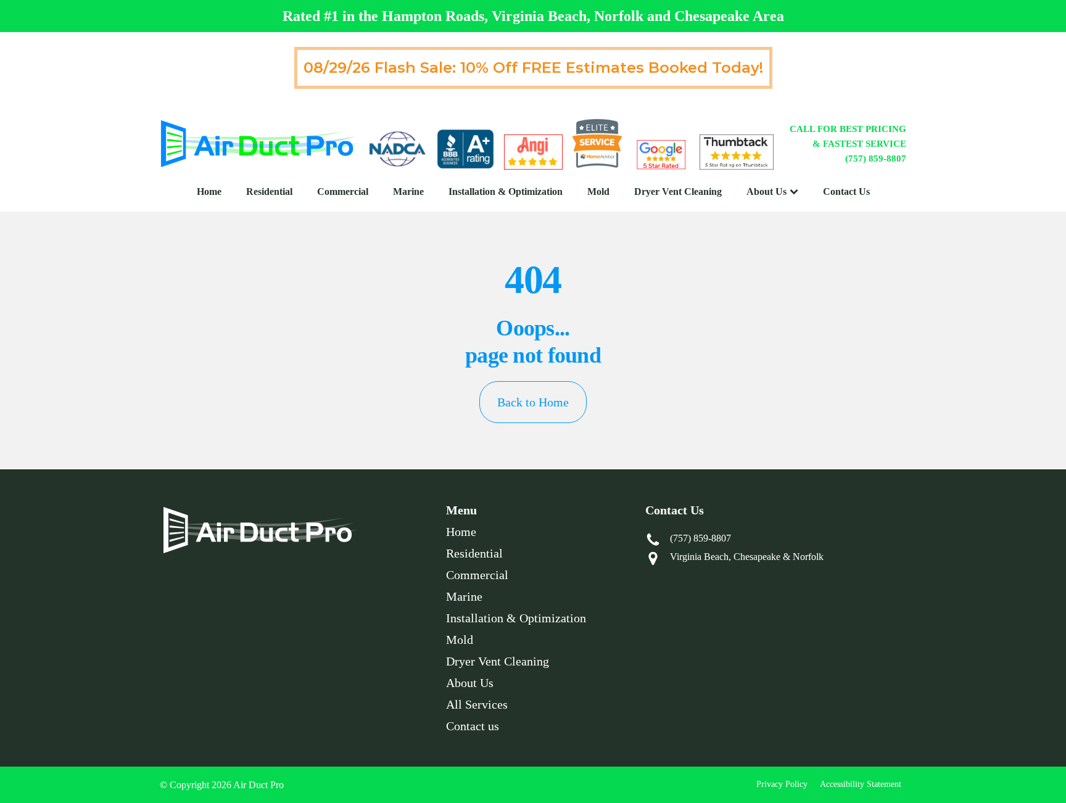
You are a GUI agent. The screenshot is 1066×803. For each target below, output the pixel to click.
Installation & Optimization (505, 191)
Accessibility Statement (860, 784)
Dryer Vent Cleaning (678, 191)
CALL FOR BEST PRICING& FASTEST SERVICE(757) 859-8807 (848, 143)
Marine (408, 191)
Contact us (472, 726)
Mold (598, 191)
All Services (477, 704)
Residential (269, 191)
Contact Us (846, 191)
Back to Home (533, 402)
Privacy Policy (782, 784)
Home (209, 191)
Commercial (342, 191)
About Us (766, 191)
